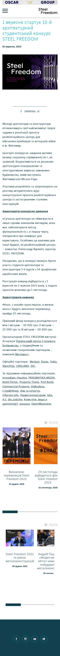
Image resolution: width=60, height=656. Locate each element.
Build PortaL (10, 382)
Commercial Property (15, 386)
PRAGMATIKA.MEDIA (41, 378)
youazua (24, 404)
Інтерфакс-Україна (14, 378)
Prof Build (47, 382)
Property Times (29, 382)
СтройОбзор (10, 391)
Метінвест (21, 354)
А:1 (4, 399)
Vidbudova (37, 386)
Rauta (44, 362)
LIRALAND (22, 366)
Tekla (53, 362)
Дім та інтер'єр (30, 391)
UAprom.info (10, 395)
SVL (33, 366)
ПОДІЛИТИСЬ (32, 111)
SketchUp (8, 366)
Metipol (35, 362)
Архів (53, 422)
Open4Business (41, 404)
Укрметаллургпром (32, 395)
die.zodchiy (15, 399)
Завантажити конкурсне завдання (25, 211)
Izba (49, 395)
